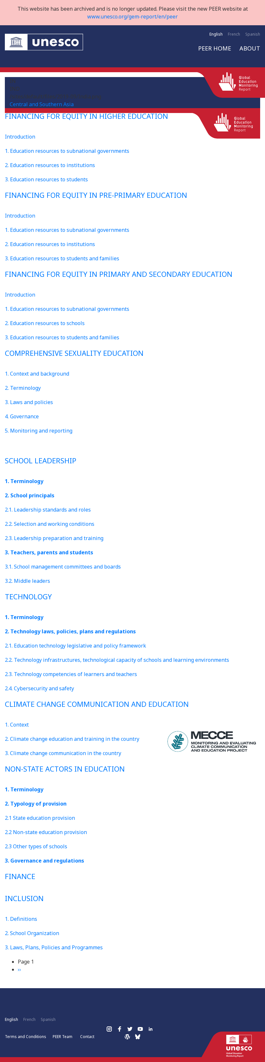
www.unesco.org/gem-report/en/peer (132, 16)
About (249, 48)
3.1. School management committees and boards (63, 566)
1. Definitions (21, 918)
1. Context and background (37, 373)
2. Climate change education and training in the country (72, 738)
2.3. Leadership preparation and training (54, 538)
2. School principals (29, 495)
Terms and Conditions (25, 1036)
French (234, 34)
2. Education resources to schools (45, 323)
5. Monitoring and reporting (38, 430)
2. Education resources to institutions (50, 165)
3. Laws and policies (29, 402)
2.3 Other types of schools (36, 846)
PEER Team (62, 1036)
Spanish (252, 34)
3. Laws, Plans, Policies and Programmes (54, 947)
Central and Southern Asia (42, 104)
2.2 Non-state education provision (46, 832)
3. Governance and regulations (44, 860)
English (216, 34)
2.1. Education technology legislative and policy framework (75, 645)
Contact (87, 1036)
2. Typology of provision (36, 803)
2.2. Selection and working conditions (49, 523)
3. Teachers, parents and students (49, 552)
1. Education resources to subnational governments (67, 150)
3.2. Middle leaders (27, 580)
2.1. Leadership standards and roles (48, 509)
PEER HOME (214, 48)
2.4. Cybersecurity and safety (39, 688)
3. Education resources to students (46, 179)
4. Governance (22, 416)
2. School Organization (32, 933)
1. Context (17, 724)
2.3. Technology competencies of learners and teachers (71, 674)
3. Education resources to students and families (62, 258)
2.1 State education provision (40, 817)
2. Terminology (23, 387)
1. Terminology (24, 481)
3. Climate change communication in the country (63, 753)
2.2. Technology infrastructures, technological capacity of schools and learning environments (117, 659)
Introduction (20, 136)
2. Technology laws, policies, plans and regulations (70, 631)
